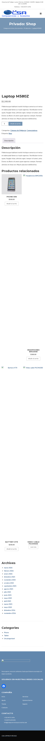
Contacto (5, 707)
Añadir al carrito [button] (12, 203)
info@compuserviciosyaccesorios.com (15, 722)
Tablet (6, 635)
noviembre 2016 (10, 613)
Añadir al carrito (15, 124)
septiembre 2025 (10, 586)
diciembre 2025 (9, 577)
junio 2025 (8, 595)
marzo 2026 (8, 568)
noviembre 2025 (10, 580)
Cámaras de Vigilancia (18, 130)
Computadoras (32, 130)
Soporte (24, 704)
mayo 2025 (8, 598)
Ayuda (4, 700)
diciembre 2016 (9, 610)
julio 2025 (7, 592)
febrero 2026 (9, 571)
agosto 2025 (8, 589)
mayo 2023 (8, 607)
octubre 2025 (9, 583)
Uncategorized (9, 638)
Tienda (4, 704)
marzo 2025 (8, 604)
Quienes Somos (27, 700)
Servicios (25, 696)
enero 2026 (8, 574)
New (10, 133)
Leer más (33, 547)
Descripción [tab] (9, 141)
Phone (6, 632)
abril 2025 (7, 601)
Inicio (3, 696)
